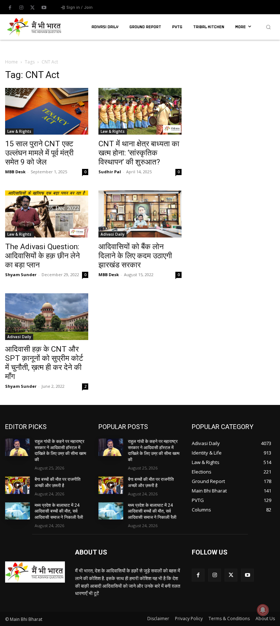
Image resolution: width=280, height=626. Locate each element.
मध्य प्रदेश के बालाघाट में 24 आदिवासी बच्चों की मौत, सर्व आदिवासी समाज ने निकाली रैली (59, 511)
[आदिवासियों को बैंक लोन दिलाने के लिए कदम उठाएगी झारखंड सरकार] (140, 213)
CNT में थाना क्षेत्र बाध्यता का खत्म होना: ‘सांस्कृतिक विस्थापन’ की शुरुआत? (138, 152)
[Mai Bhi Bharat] (35, 27)
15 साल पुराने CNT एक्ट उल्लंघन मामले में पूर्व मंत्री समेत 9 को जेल (39, 152)
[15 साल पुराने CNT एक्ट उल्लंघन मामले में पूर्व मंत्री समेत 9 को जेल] (46, 111)
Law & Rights (19, 131)
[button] (268, 27)
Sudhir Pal (109, 171)
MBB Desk (15, 171)
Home (11, 62)
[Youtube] (43, 7)
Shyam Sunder (20, 274)
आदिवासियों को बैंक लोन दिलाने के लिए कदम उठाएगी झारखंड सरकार (135, 255)
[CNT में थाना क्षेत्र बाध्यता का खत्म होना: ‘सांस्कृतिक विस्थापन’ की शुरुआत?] (140, 111)
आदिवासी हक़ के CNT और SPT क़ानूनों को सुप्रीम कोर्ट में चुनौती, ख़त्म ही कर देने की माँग (44, 363)
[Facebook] (10, 7)
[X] (32, 7)
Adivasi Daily (112, 234)
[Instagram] (21, 7)
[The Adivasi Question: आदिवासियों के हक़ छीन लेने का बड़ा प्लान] (46, 213)
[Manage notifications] (263, 610)
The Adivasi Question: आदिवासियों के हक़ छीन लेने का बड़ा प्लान (42, 255)
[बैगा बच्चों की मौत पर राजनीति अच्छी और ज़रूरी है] (17, 485)
